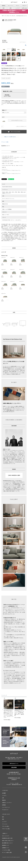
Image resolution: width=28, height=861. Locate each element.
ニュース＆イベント (6, 807)
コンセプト (4, 795)
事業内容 (4, 800)
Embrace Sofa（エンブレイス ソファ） (9, 158)
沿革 (3, 797)
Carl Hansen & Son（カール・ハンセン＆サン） (11, 157)
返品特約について (5, 145)
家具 (3, 8)
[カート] (24, 2)
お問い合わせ (24, 8)
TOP (3, 15)
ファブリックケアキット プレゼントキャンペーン (11, 170)
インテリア (17, 8)
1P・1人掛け (10, 163)
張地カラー (4, 110)
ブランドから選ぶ (5, 826)
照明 (10, 8)
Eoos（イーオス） (19, 165)
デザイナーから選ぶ (6, 828)
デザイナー (24, 5)
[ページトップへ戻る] (25, 851)
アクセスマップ (5, 809)
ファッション (4, 824)
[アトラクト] (14, 753)
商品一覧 (4, 167)
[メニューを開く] (26, 2)
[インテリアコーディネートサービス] (14, 737)
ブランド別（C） (12, 15)
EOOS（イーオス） (7, 449)
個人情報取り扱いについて (7, 842)
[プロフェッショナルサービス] (14, 727)
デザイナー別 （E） (11, 165)
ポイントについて (5, 835)
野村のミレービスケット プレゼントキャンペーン (11, 173)
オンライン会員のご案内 (7, 852)
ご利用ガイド (4, 833)
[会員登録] (22, 2)
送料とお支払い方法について (7, 840)
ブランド (17, 5)
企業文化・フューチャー (7, 802)
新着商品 (3, 5)
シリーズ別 (23, 157)
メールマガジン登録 (6, 850)
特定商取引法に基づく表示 (7, 838)
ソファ (22, 161)
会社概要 (4, 793)
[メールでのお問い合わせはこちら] (25, 846)
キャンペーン (10, 5)
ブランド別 (6, 15)
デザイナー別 (4, 165)
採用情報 (4, 804)
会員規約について (5, 847)
